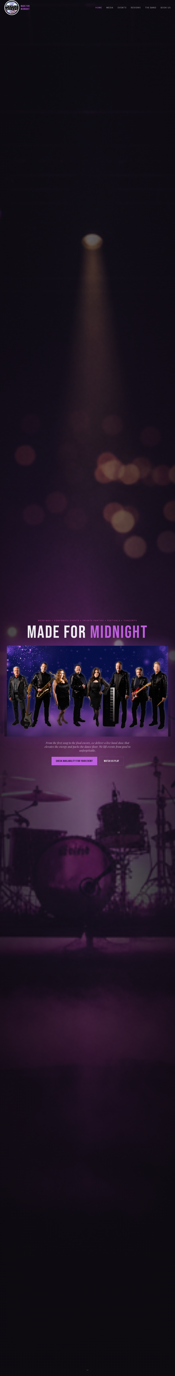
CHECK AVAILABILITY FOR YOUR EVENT (74, 761)
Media (109, 7)
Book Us (166, 7)
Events (122, 7)
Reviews (136, 7)
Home (98, 7)
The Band (150, 7)
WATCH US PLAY (111, 761)
